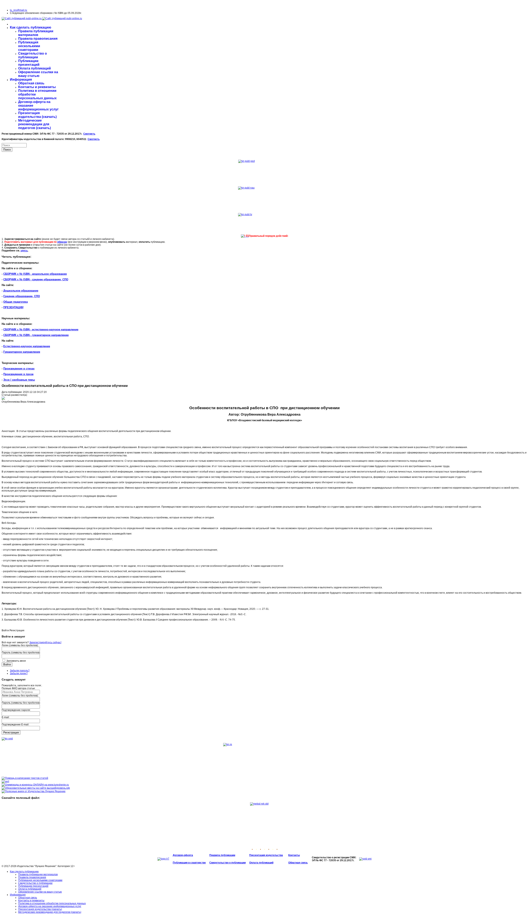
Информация (21, 79)
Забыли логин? (19, 673)
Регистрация (11, 732)
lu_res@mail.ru (18, 10)
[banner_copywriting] (25, 778)
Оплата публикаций (34, 68)
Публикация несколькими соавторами (29, 46)
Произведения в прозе (18, 374)
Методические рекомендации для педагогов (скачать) (34, 124)
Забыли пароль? (20, 670)
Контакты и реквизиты (37, 87)
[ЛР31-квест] (36, 788)
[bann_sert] (5, 781)
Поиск (7, 149)
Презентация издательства (266, 855)
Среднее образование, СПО (21, 296)
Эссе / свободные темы (19, 379)
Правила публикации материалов (35, 33)
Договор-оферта (183, 855)
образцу (62, 241)
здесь (24, 250)
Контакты (294, 855)
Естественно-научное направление (26, 346)
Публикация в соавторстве (189, 862)
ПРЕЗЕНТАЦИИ (13, 307)
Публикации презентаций (28, 62)
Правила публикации (222, 855)
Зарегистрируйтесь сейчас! (45, 642)
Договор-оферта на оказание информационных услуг (49, 906)
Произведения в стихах (19, 368)
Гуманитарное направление (21, 351)
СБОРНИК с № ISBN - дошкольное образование (35, 273)
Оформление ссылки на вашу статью (38, 74)
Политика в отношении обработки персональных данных (52, 903)
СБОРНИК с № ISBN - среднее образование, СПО (35, 279)
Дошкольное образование (20, 290)
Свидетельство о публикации (32, 55)
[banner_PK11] (34, 791)
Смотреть (89, 133)
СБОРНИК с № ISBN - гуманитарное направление (36, 335)
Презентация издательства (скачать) (37, 114)
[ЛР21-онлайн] (35, 784)
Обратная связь (31, 83)
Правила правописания (37, 38)
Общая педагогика (15, 301)
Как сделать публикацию (30, 27)
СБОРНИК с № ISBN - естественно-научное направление (40, 329)
